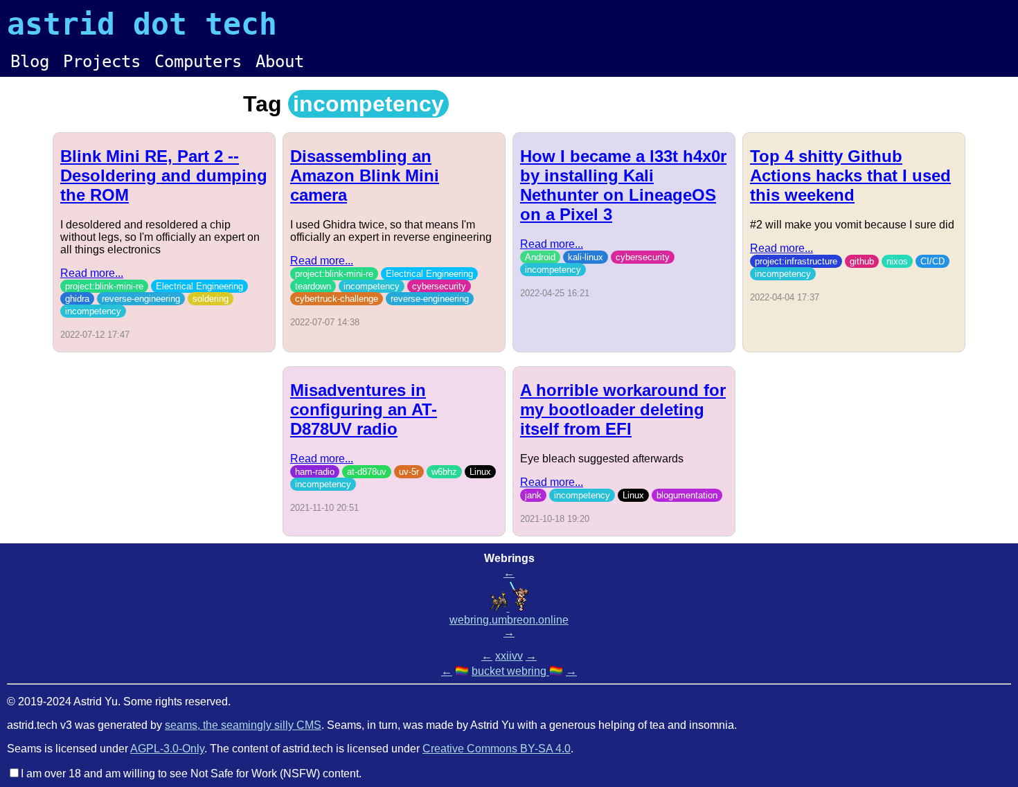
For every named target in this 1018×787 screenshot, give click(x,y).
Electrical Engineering (199, 286)
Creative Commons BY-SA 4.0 (496, 748)
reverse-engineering (141, 298)
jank (533, 495)
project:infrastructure (796, 261)
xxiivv (509, 656)
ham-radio (314, 472)
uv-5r (409, 472)
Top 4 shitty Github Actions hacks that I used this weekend (850, 175)
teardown (313, 286)
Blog (29, 61)
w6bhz (444, 472)
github (862, 261)
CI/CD (932, 261)
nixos (897, 261)
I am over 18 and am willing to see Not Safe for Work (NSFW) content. (191, 773)
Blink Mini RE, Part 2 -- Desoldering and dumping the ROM (163, 175)
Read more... (91, 273)
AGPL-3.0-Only (167, 748)
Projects (102, 61)
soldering (211, 298)
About (280, 61)
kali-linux (585, 257)
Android (540, 257)
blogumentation (687, 495)
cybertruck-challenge (336, 298)
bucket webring (510, 671)
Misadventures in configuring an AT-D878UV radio (363, 409)
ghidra (77, 298)
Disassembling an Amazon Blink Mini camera (364, 175)
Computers (198, 61)
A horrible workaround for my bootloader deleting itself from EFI (623, 409)
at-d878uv (366, 472)
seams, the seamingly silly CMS (243, 725)
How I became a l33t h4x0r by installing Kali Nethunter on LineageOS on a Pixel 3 (623, 185)
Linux (480, 472)
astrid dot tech (142, 24)
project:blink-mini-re (104, 286)
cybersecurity (439, 286)
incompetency (93, 311)
